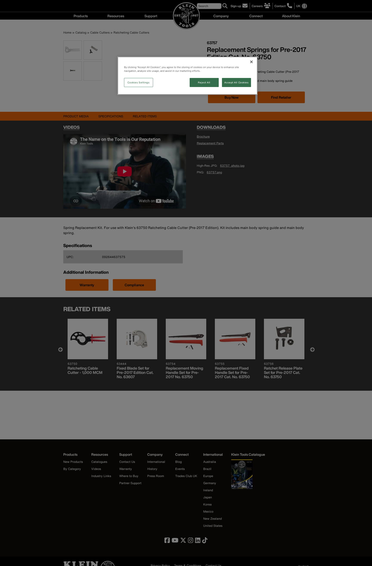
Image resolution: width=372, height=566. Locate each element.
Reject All (204, 82)
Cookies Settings (138, 82)
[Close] (251, 62)
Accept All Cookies (236, 82)
